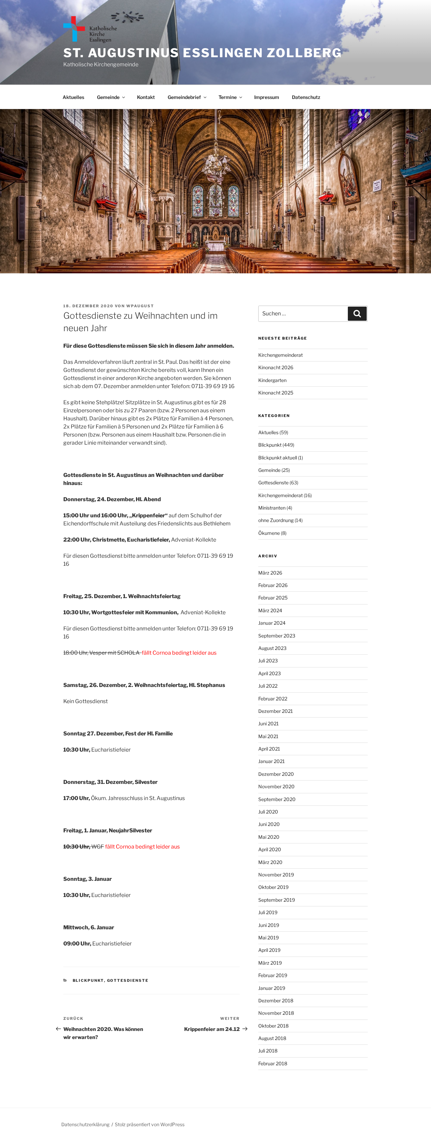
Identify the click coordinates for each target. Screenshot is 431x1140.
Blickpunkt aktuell (277, 457)
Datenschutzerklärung (85, 1124)
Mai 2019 (268, 937)
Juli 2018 (267, 1050)
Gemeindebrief (184, 97)
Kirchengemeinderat (280, 355)
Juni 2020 (269, 824)
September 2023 (276, 635)
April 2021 (269, 749)
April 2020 (269, 849)
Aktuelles (73, 97)
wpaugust (140, 306)
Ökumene (269, 533)
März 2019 (270, 963)
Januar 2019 (271, 988)
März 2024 (270, 610)
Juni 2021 (268, 723)
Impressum (266, 97)
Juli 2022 (267, 686)
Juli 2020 (268, 812)
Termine (228, 97)
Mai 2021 (268, 736)
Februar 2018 (272, 1063)
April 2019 (269, 950)
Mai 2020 (268, 837)
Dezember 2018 (275, 1000)
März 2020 (270, 862)
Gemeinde (108, 97)
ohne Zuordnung (276, 520)
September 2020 (277, 799)
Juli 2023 (268, 660)
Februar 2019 (272, 975)
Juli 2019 (267, 912)
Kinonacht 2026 (275, 367)
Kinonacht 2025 (275, 392)
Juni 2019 (268, 925)
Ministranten (272, 508)
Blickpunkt (88, 980)
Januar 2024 (272, 623)
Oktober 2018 (273, 1026)
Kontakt (146, 97)
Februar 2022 (272, 698)
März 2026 (270, 573)
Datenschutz (306, 97)
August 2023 (272, 648)
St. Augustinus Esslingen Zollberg (202, 52)
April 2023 (269, 673)
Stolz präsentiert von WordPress (150, 1124)
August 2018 (272, 1038)
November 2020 (276, 786)
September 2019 (276, 900)
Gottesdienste (128, 980)
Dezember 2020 (276, 774)
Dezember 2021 (275, 711)
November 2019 (276, 874)
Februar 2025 (273, 597)
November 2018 (276, 1013)
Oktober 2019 (273, 887)
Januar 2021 (271, 761)
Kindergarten (272, 380)
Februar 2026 (273, 585)
